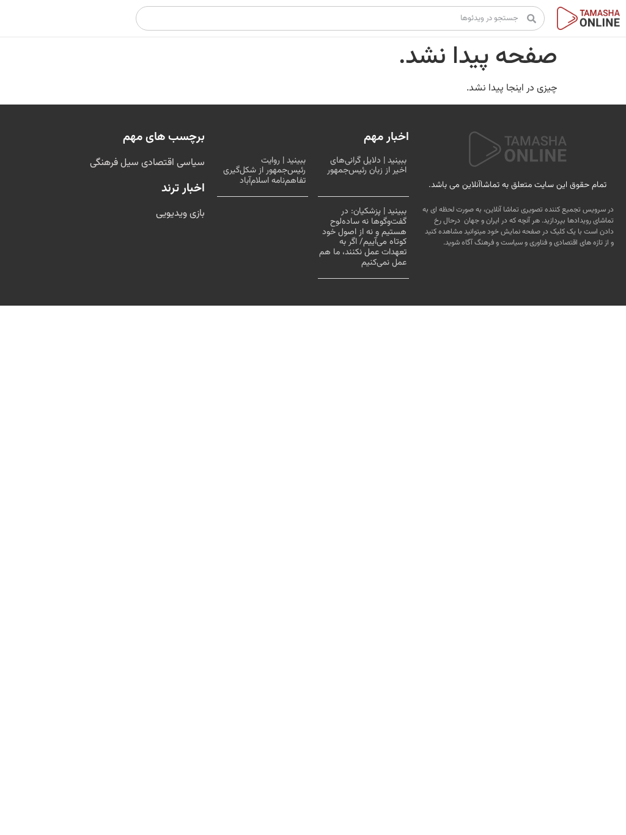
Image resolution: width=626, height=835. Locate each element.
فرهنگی (104, 163)
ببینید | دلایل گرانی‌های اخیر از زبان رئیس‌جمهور (367, 166)
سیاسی (189, 163)
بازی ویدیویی (180, 213)
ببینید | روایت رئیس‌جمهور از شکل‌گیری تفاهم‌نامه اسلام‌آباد (264, 171)
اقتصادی (156, 163)
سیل (128, 163)
